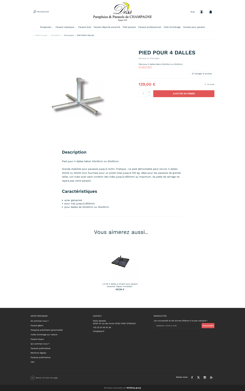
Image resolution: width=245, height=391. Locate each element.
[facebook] (192, 377)
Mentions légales (38, 353)
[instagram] (204, 377)
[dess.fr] (122, 12)
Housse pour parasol (194, 27)
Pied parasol (129, 27)
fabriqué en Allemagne (149, 58)
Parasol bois (84, 27)
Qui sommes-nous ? (40, 344)
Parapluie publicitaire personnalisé (47, 330)
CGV (32, 362)
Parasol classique (65, 27)
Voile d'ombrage (172, 27)
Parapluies (45, 27)
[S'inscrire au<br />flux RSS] (211, 377)
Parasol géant (37, 325)
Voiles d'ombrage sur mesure (44, 334)
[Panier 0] (211, 11)
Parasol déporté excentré (107, 27)
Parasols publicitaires (40, 348)
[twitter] (198, 377)
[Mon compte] (201, 11)
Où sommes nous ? (39, 321)
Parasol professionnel (149, 27)
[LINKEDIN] (201, 73)
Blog (193, 12)
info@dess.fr (99, 331)
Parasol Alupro (37, 339)
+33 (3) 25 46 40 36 (102, 327)
